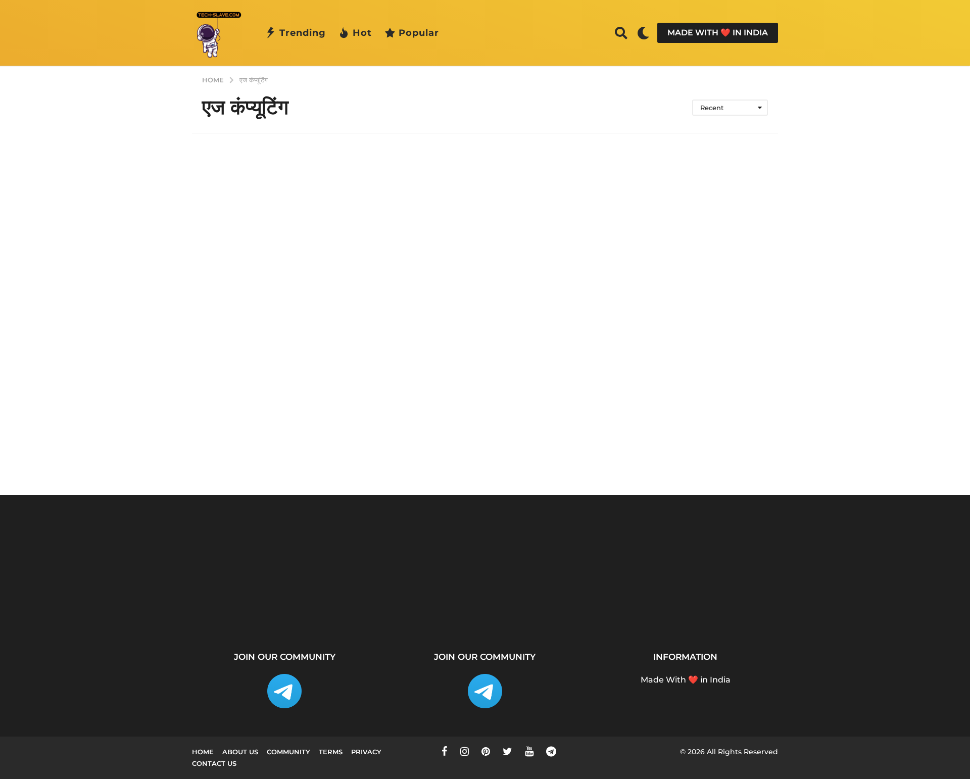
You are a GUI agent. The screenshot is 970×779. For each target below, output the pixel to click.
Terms (331, 752)
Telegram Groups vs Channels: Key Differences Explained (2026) (647, 615)
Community (288, 752)
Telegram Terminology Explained (748, 607)
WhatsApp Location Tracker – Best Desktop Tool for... (444, 611)
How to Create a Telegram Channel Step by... (545, 611)
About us (240, 752)
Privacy (366, 752)
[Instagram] (464, 751)
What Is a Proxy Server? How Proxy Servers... (343, 607)
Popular (419, 32)
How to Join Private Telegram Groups (849, 607)
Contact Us (214, 763)
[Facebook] (445, 751)
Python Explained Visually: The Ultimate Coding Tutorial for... (242, 611)
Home (203, 752)
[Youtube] (529, 751)
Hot (362, 32)
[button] (621, 33)
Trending (302, 32)
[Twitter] (507, 751)
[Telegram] (551, 751)
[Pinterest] (485, 751)
